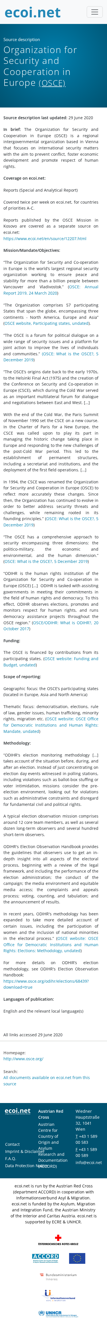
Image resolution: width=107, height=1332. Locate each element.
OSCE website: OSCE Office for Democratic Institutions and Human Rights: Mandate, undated (50, 725)
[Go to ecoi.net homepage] (32, 12)
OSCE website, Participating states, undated (46, 323)
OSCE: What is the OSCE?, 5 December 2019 (46, 561)
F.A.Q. (10, 1158)
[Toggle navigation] (95, 12)
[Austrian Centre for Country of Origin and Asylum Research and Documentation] (45, 1258)
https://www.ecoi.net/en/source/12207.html (44, 238)
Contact (12, 1144)
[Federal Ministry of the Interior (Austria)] (58, 1276)
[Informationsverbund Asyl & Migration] (58, 1295)
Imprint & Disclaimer (25, 1151)
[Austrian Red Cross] (58, 1239)
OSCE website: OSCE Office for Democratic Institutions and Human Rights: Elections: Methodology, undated (50, 944)
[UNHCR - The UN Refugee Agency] (58, 1313)
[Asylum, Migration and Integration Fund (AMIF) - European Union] (77, 1258)
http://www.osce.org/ (23, 1058)
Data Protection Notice (26, 1165)
